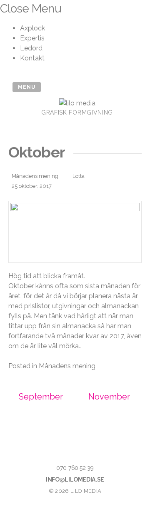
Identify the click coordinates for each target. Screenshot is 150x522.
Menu (26, 87)
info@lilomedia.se (75, 479)
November (109, 397)
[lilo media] (77, 103)
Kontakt (32, 58)
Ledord (31, 48)
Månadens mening (35, 176)
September (41, 397)
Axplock (32, 28)
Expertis (32, 38)
